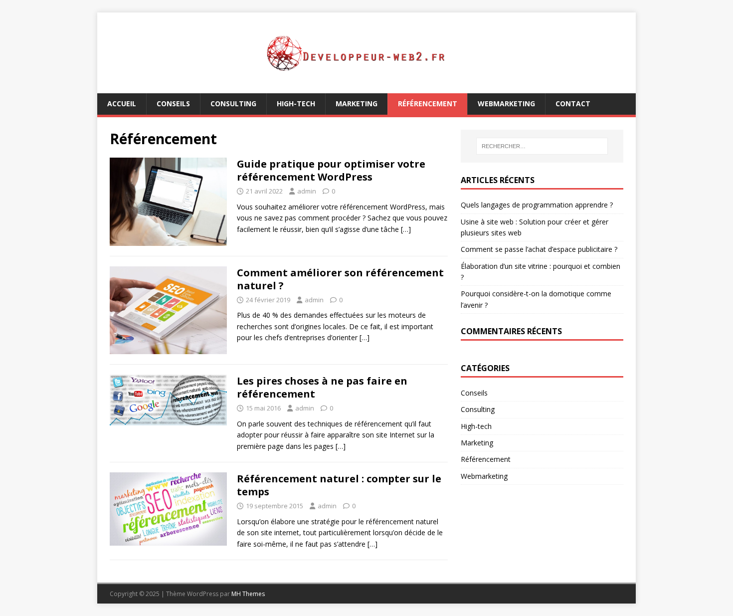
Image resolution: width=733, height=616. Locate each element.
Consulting (233, 103)
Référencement (427, 103)
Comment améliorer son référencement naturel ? (340, 279)
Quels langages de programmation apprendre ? (537, 204)
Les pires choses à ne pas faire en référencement (322, 387)
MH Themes (248, 594)
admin (306, 191)
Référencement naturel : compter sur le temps (339, 485)
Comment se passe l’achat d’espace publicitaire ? (539, 249)
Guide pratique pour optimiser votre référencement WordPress (331, 170)
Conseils (173, 103)
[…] (406, 229)
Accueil (121, 103)
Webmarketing (506, 103)
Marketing (356, 103)
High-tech (296, 103)
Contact (572, 103)
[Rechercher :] (542, 146)
